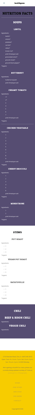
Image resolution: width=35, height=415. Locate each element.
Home (17, 383)
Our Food (17, 392)
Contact (17, 401)
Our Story (17, 387)
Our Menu (17, 396)
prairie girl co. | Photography (17, 373)
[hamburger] (4, 3)
